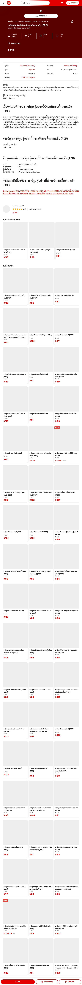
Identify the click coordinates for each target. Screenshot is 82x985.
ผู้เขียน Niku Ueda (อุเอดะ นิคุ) (19, 28)
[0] (62, 3)
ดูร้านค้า (15, 212)
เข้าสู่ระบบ (74, 3)
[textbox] (41, 143)
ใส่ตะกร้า (71, 981)
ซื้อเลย (17, 981)
